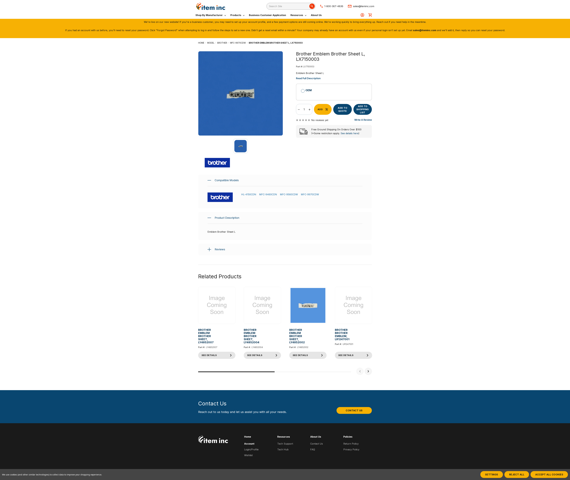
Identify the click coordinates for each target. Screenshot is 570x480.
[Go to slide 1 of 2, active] (236, 371)
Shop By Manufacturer (209, 15)
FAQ (312, 449)
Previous (360, 371)
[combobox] (290, 6)
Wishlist (248, 455)
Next (368, 371)
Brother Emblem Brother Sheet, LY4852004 (246, 336)
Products (236, 15)
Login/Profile (251, 449)
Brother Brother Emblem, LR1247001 (337, 334)
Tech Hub (283, 449)
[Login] (362, 15)
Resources (297, 15)
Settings (491, 474)
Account (249, 443)
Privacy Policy (351, 449)
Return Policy (351, 443)
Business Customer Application (267, 15)
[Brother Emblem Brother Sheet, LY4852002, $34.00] (307, 305)
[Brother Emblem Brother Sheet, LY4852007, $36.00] (216, 305)
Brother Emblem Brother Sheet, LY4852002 (291, 336)
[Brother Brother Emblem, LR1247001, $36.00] (353, 305)
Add (320, 109)
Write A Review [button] (363, 119)
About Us (316, 15)
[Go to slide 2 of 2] (313, 371)
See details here (349, 133)
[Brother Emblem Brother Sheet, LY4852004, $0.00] (262, 305)
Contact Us (354, 410)
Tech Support (285, 443)
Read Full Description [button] (308, 78)
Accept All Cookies (549, 474)
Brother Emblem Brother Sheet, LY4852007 (200, 336)
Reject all (516, 474)
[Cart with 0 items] (370, 15)
